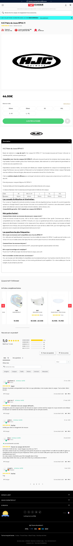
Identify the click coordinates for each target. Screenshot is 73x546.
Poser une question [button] (48, 353)
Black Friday (32, 535)
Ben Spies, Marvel (27, 239)
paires (29, 371)
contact (36, 371)
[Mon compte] (66, 5)
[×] (71, 18)
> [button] (42, 484)
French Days (24, 535)
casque (14, 371)
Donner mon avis (18, 25)
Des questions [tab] (17, 358)
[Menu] (2, 5)
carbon (20, 239)
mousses (45, 371)
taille (21, 371)
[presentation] (21, 1)
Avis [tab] (5, 358)
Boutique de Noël (41, 535)
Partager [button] (7, 394)
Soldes (17, 535)
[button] (22, 327)
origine (6, 371)
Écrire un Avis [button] (64, 353)
